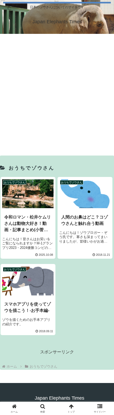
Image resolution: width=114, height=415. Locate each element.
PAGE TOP (105, 398)
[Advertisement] (57, 93)
